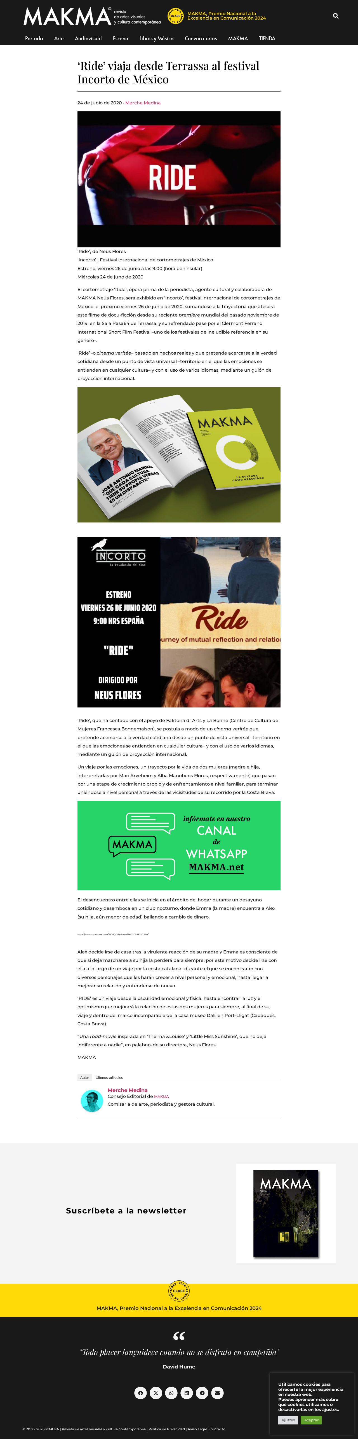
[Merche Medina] (92, 1101)
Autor (84, 1077)
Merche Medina (143, 103)
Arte (59, 38)
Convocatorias (201, 38)
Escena (120, 38)
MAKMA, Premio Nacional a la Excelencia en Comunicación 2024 (226, 16)
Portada (34, 38)
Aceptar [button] (311, 1420)
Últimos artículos (109, 1077)
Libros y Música (157, 38)
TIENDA (267, 38)
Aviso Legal (197, 1429)
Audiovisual (88, 38)
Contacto (217, 1429)
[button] (335, 16)
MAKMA (238, 38)
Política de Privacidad (167, 1429)
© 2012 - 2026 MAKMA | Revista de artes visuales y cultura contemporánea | (85, 1429)
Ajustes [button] (288, 1420)
